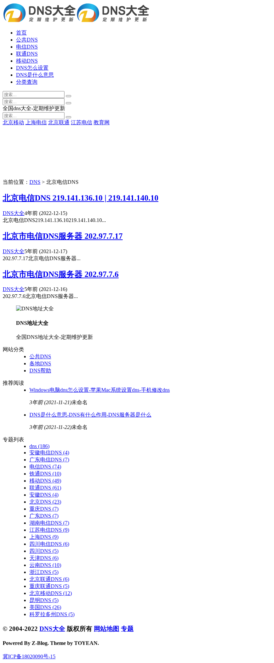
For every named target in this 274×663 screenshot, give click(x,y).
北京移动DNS (50, 593)
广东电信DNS (49, 459)
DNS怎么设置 (32, 68)
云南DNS (45, 565)
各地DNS (40, 363)
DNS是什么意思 (35, 75)
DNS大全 (13, 213)
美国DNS (45, 607)
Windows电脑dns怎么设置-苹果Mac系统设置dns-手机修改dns (99, 390)
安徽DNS (43, 495)
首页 (21, 32)
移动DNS (27, 61)
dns (39, 446)
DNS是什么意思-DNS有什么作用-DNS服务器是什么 (90, 415)
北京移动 (13, 122)
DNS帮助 (40, 370)
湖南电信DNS (49, 523)
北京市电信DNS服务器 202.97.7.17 (63, 236)
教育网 (102, 122)
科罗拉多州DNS (52, 614)
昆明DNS (43, 600)
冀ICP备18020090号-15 (29, 656)
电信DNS (27, 47)
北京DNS (45, 502)
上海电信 (36, 122)
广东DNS (43, 516)
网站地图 (106, 628)
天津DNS (43, 558)
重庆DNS (43, 509)
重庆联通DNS (49, 586)
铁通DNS (45, 473)
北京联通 (59, 122)
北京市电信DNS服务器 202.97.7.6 (61, 274)
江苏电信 (81, 122)
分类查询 (26, 82)
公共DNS (27, 40)
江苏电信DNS (49, 530)
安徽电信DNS (49, 452)
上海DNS (43, 537)
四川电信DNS (49, 544)
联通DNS (27, 54)
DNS (34, 182)
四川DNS (43, 551)
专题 (127, 628)
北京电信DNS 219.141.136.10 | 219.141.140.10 (80, 198)
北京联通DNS (49, 579)
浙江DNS (43, 572)
